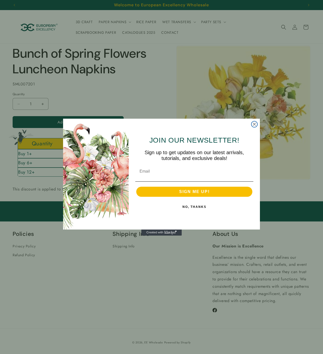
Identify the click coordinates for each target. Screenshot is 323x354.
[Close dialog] (254, 124)
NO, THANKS (194, 207)
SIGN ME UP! (194, 191)
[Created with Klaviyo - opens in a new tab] (161, 233)
